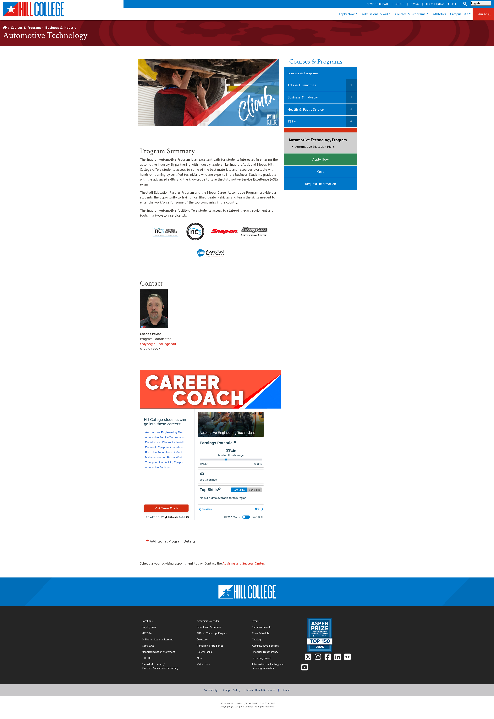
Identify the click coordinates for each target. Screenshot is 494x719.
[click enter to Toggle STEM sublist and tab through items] (351, 122)
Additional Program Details (171, 541)
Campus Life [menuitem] (461, 13)
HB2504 (146, 633)
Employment (149, 627)
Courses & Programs (25, 27)
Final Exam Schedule (220, 627)
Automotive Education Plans (324, 146)
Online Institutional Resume (165, 639)
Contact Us (160, 645)
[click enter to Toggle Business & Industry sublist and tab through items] (351, 97)
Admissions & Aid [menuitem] (377, 13)
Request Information (320, 183)
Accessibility (210, 690)
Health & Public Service (306, 109)
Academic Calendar (208, 621)
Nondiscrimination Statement (158, 652)
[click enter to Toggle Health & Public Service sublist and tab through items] (351, 109)
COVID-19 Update (378, 4)
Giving (415, 4)
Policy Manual (205, 652)
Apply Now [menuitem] (348, 13)
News (200, 658)
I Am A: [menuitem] (485, 13)
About (399, 4)
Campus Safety (232, 690)
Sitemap (285, 690)
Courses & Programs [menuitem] (412, 13)
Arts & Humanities (302, 85)
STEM (292, 121)
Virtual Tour (203, 664)
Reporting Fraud (261, 658)
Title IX (146, 658)
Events (256, 621)
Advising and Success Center (243, 563)
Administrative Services (265, 645)
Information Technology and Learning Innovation (268, 666)
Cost (320, 171)
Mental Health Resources (260, 690)
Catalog (256, 639)
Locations (147, 621)
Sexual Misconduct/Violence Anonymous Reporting (160, 666)
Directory (202, 639)
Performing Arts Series (210, 645)
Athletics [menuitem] (439, 14)
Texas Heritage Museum (441, 4)
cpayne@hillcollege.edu (158, 344)
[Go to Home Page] (5, 27)
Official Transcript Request (220, 633)
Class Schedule (273, 633)
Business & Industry (60, 27)
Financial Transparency (265, 652)
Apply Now (320, 159)
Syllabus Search (261, 627)
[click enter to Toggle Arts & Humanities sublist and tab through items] (351, 85)
